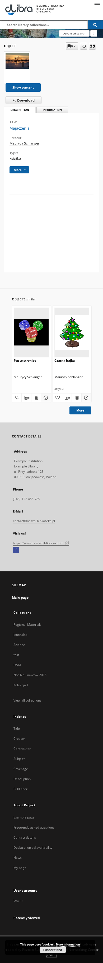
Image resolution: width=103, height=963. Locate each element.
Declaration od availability (32, 847)
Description (22, 779)
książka (15, 158)
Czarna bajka (64, 360)
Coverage (20, 769)
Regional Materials (27, 624)
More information (68, 944)
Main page (20, 597)
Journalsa (20, 634)
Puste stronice (25, 360)
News (17, 857)
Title (16, 728)
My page (19, 867)
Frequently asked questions (33, 827)
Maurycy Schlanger (24, 143)
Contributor (22, 748)
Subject (19, 758)
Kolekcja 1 (21, 685)
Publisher (20, 789)
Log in (17, 900)
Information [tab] (52, 110)
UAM (17, 665)
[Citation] (92, 46)
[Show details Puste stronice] (45, 397)
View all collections (27, 700)
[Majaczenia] (17, 61)
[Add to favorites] (83, 46)
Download (25, 100)
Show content (23, 87)
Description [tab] (20, 110)
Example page (24, 817)
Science (19, 644)
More (80, 410)
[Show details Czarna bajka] (85, 397)
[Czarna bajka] (72, 332)
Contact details (24, 837)
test (16, 655)
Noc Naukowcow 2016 (29, 675)
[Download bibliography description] (26, 397)
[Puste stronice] (31, 332)
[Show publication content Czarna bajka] (76, 397)
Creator (19, 738)
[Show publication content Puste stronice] (36, 397)
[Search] (95, 24)
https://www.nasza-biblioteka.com (38, 543)
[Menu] (97, 4)
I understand (52, 949)
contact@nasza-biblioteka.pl (34, 521)
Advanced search (74, 33)
